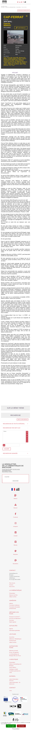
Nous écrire (12, 586)
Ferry (13, 62)
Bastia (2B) (15, 57)
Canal (13, 65)
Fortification (10, 64)
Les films (12, 634)
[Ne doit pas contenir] (27, 439)
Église (21, 64)
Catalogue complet (13, 669)
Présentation (12, 593)
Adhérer (11, 603)
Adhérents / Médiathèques (15, 638)
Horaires (11, 584)
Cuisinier (12, 60)
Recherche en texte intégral (15, 423)
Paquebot (17, 62)
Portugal (19, 58)
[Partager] (23, 2)
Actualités (13, 625)
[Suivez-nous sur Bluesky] (15, 542)
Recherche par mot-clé (15, 428)
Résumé (15, 72)
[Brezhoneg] (25, 2)
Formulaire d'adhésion (14, 605)
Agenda (11, 628)
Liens (10, 690)
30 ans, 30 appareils (14, 652)
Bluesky (15, 545)
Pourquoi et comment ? (14, 616)
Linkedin (15, 535)
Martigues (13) (22, 57)
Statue (5, 62)
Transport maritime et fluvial (10, 61)
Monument (16, 64)
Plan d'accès (12, 583)
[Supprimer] (27, 434)
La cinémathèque (15, 590)
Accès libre (11, 637)
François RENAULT (7, 24)
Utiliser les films (12, 596)
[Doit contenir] (27, 436)
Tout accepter (10, 726)
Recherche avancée (15, 453)
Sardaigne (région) (12, 58)
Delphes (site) (15, 59)
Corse (5, 57)
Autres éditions (12, 667)
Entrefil (12, 676)
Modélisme (24, 61)
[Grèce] (14, 431)
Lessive (5, 64)
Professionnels (12, 640)
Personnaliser (15, 728)
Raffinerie (19, 61)
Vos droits (11, 620)
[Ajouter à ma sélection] (26, 16)
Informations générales (14, 630)
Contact (12, 570)
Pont (10, 65)
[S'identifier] (21, 2)
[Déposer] (20, 2)
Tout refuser (21, 726)
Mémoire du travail (13, 650)
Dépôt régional (12, 622)
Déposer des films (13, 595)
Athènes (5, 58)
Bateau (9, 62)
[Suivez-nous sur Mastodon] (15, 551)
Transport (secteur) (19, 60)
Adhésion (12, 600)
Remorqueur (23, 62)
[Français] (13, 489)
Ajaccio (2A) (9, 57)
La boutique (13, 659)
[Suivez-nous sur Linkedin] (15, 532)
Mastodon (15, 554)
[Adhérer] (18, 2)
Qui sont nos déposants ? (15, 618)
